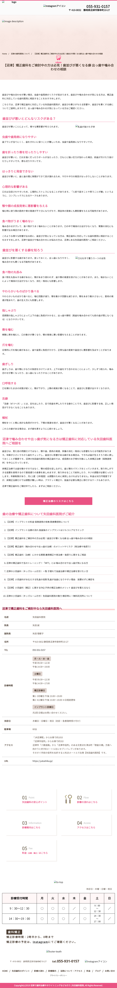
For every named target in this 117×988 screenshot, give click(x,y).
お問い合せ (110, 971)
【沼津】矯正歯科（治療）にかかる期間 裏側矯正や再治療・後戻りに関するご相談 (46, 554)
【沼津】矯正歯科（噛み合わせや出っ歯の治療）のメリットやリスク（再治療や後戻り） (49, 546)
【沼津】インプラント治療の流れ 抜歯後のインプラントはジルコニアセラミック (45, 530)
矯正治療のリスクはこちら (58, 501)
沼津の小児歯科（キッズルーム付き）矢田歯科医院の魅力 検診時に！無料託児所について (49, 595)
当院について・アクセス (71, 971)
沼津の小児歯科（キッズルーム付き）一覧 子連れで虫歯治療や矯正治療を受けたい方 (47, 571)
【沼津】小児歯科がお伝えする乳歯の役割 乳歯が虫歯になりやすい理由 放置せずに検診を (50, 579)
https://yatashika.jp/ (43, 761)
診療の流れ (39, 971)
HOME (5, 971)
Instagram (40, 942)
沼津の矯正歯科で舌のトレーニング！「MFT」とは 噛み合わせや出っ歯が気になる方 (47, 563)
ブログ (98, 971)
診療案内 (52, 971)
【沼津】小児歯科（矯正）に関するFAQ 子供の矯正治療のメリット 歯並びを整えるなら (48, 587)
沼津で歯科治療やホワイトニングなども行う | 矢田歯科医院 (57, 985)
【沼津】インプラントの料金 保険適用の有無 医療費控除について (37, 521)
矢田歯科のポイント (21, 971)
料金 (88, 971)
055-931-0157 (98, 6)
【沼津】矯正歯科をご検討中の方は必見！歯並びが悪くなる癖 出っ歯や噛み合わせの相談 (49, 538)
